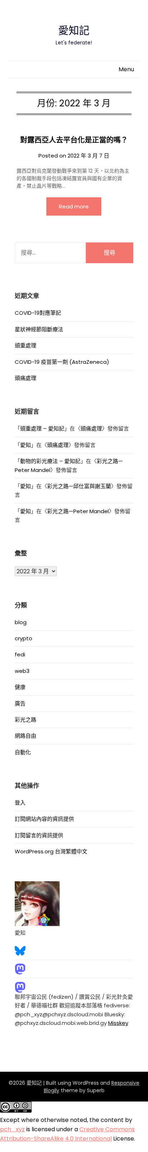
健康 (20, 687)
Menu (126, 69)
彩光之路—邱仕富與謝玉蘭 (79, 486)
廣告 (20, 703)
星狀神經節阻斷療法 (39, 329)
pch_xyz (12, 1129)
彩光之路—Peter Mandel (78, 511)
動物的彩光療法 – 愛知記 (50, 461)
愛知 (25, 445)
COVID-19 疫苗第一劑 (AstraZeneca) (62, 362)
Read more (74, 206)
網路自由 (25, 735)
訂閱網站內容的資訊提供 (44, 819)
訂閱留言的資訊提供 (39, 835)
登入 (20, 802)
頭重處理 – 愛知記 (42, 428)
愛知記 (73, 31)
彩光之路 (25, 719)
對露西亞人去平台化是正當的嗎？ (74, 140)
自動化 (23, 752)
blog (21, 622)
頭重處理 (25, 345)
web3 (22, 671)
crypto (23, 638)
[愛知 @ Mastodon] (20, 968)
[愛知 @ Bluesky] (20, 950)
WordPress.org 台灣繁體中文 (51, 851)
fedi (20, 654)
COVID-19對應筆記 (38, 313)
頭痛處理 (25, 378)
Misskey (118, 1023)
